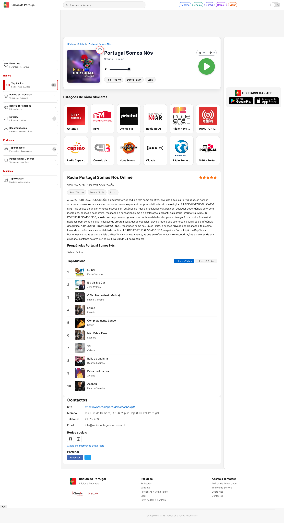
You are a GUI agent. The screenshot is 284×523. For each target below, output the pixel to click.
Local (150, 79)
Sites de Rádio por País (153, 499)
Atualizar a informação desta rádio (85, 445)
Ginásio (198, 4)
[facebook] (70, 439)
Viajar (233, 4)
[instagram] (78, 439)
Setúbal (81, 44)
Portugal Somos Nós (99, 44)
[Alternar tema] (275, 4)
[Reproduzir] (206, 66)
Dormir (209, 4)
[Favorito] (100, 50)
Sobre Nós (217, 491)
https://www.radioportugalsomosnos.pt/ (110, 407)
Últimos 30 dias (206, 261)
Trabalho (184, 4)
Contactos (217, 495)
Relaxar (221, 4)
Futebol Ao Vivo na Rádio (154, 491)
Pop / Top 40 (114, 79)
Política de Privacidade (224, 483)
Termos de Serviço (222, 487)
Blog (143, 495)
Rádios (71, 44)
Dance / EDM (134, 79)
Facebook (75, 457)
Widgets (145, 487)
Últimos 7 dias (184, 261)
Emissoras (146, 483)
